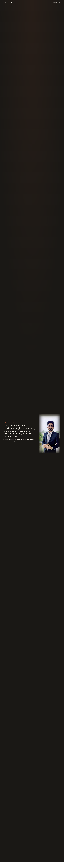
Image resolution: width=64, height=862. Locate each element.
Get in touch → (7, 444)
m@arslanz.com (56, 2)
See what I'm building (18, 444)
